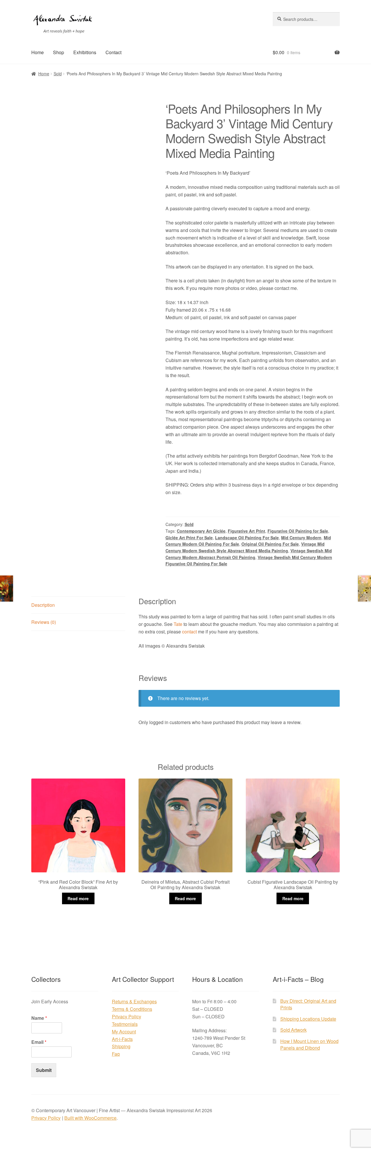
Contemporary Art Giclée (201, 531)
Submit (44, 1070)
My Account (124, 1031)
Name (39, 1018)
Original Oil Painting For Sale (270, 544)
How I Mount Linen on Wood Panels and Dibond (309, 1044)
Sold (58, 73)
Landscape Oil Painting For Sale (247, 537)
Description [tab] (43, 605)
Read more (78, 898)
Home (37, 52)
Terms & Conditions (132, 1009)
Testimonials (125, 1024)
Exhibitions (84, 52)
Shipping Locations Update (308, 1018)
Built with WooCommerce (90, 1118)
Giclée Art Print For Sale (189, 537)
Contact (113, 52)
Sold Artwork (293, 1029)
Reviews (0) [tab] (43, 622)
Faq (116, 1053)
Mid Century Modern (301, 537)
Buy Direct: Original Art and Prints (308, 1004)
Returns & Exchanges (134, 1001)
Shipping (121, 1046)
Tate (178, 624)
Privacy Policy (126, 1016)
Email (38, 1042)
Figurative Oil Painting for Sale (298, 531)
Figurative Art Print (246, 531)
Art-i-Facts (122, 1039)
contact (189, 631)
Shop (58, 52)
